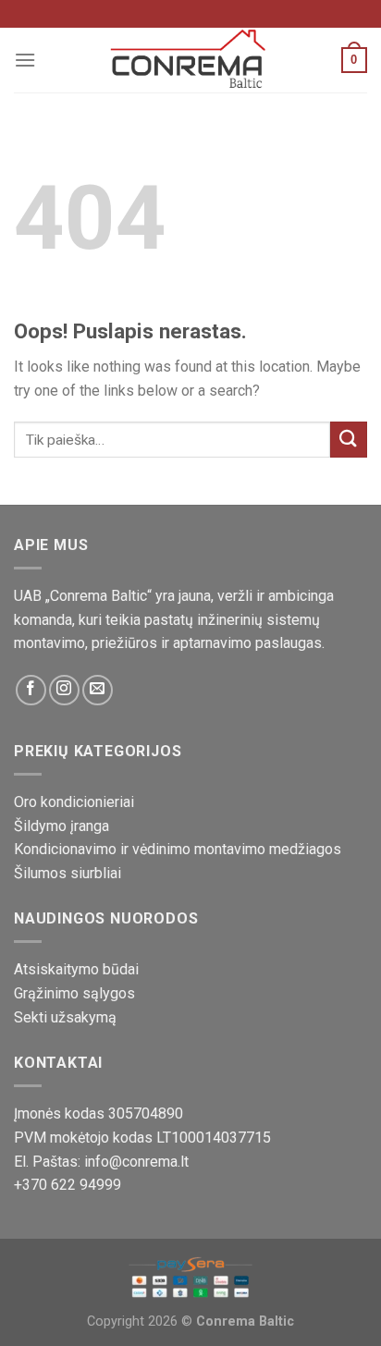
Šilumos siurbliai (67, 873)
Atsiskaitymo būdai (76, 969)
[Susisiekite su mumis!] (97, 690)
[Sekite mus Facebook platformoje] (31, 690)
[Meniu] (25, 59)
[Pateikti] (348, 440)
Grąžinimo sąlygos (74, 993)
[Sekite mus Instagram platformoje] (64, 690)
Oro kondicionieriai (74, 802)
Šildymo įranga (61, 826)
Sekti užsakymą (65, 1017)
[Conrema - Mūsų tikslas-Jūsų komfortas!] (190, 60)
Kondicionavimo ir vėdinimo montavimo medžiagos (177, 849)
